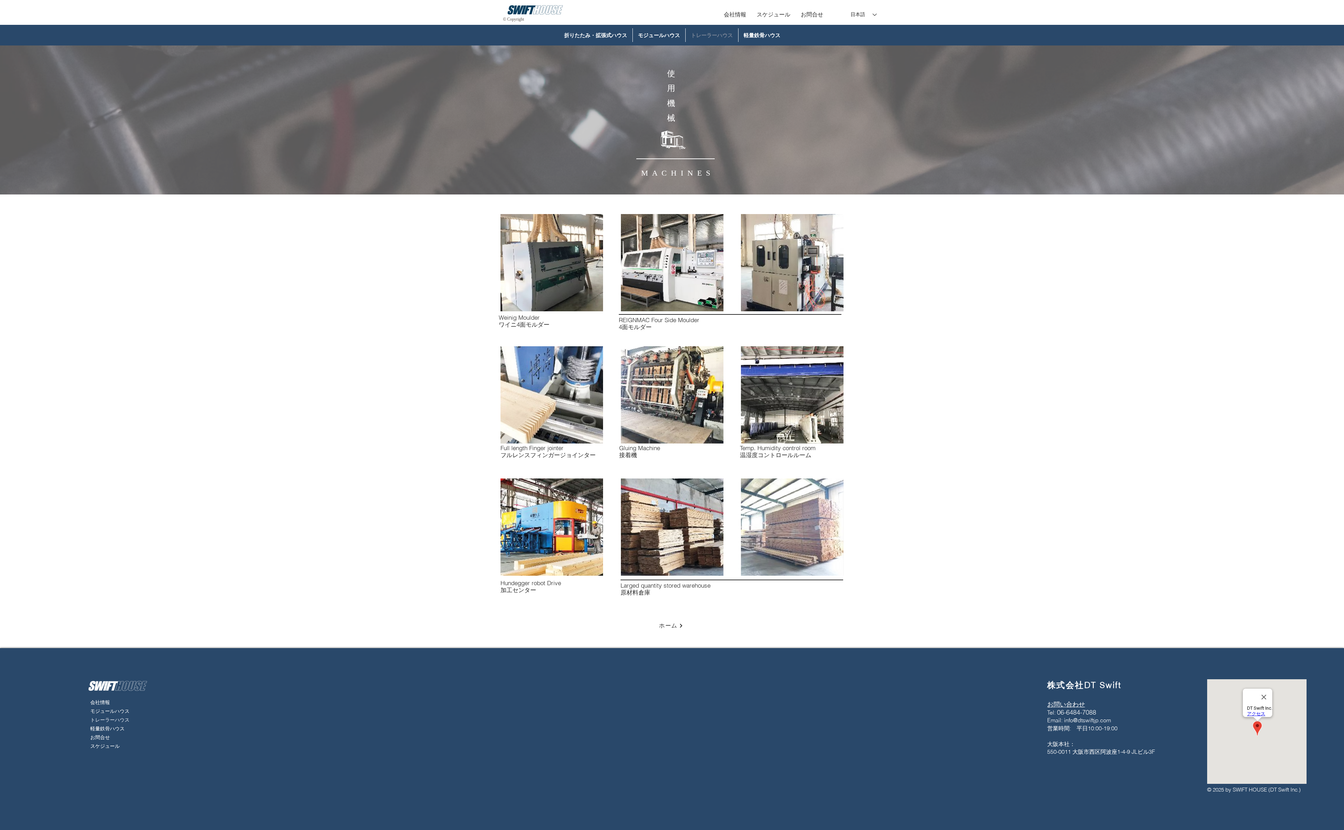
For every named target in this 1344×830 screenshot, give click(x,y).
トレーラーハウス (106, 719)
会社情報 (100, 702)
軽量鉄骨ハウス (106, 728)
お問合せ (100, 737)
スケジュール (105, 746)
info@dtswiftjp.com (1087, 720)
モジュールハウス (106, 711)
